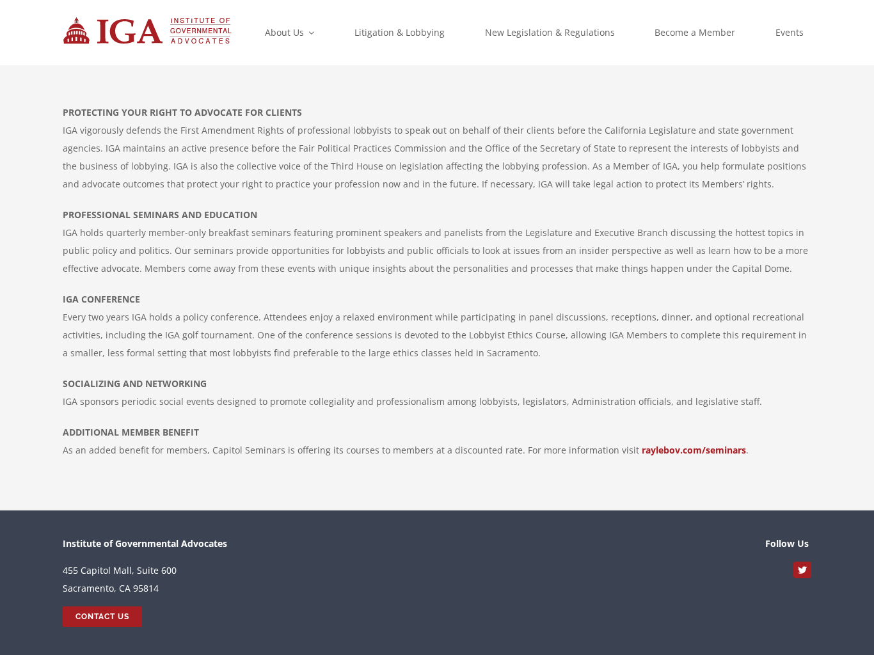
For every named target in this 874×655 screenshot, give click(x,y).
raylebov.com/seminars (694, 450)
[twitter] (802, 570)
